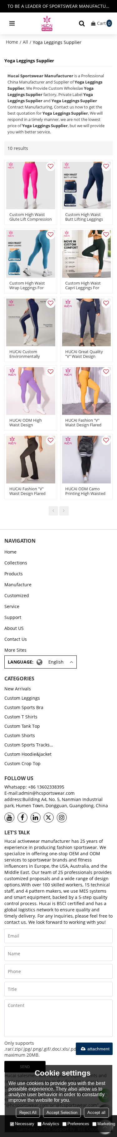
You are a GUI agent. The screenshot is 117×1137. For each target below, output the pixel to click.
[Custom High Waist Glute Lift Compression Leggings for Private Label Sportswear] (30, 185)
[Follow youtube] (9, 818)
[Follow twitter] (49, 818)
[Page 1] (53, 511)
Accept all (96, 1112)
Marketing (106, 1123)
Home (12, 42)
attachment (98, 1048)
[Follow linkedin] (36, 818)
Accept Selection (61, 1112)
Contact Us (15, 639)
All (25, 42)
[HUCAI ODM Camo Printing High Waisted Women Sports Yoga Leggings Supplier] (86, 459)
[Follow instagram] (62, 818)
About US (14, 628)
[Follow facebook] (22, 818)
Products (13, 574)
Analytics (50, 1123)
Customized (16, 595)
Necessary (24, 1123)
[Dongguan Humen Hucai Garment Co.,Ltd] (47, 23)
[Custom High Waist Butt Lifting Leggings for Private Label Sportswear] (86, 185)
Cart (103, 23)
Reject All (28, 1112)
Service (11, 606)
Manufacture (18, 585)
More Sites (15, 650)
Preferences (78, 1123)
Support (12, 617)
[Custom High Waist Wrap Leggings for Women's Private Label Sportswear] (30, 254)
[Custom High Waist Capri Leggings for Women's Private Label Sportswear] (86, 254)
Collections (15, 563)
